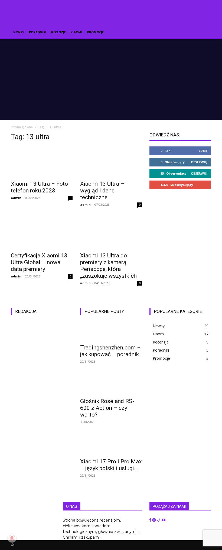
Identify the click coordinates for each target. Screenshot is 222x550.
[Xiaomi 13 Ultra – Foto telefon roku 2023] (42, 161)
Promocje (95, 32)
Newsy (18, 32)
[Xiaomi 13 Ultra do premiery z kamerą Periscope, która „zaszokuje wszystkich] (111, 233)
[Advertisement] (111, 79)
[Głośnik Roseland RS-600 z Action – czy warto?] (111, 384)
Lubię (203, 151)
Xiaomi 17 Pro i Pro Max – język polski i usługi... (111, 465)
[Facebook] (150, 520)
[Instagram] (154, 520)
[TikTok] (159, 520)
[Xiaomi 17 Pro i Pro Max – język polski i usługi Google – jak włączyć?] (111, 445)
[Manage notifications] (12, 538)
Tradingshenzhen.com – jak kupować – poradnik (110, 351)
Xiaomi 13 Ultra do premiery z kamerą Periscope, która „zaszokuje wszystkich (108, 265)
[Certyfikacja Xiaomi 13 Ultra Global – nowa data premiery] (42, 233)
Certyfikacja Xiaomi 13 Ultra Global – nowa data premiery (39, 262)
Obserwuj (199, 162)
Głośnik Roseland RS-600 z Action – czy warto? (107, 408)
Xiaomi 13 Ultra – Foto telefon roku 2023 (39, 187)
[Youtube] (163, 520)
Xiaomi (76, 32)
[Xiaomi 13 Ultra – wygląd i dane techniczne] (111, 161)
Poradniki (37, 32)
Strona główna (22, 127)
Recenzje (58, 32)
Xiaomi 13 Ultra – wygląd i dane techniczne (102, 191)
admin (16, 198)
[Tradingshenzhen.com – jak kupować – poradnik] (111, 331)
